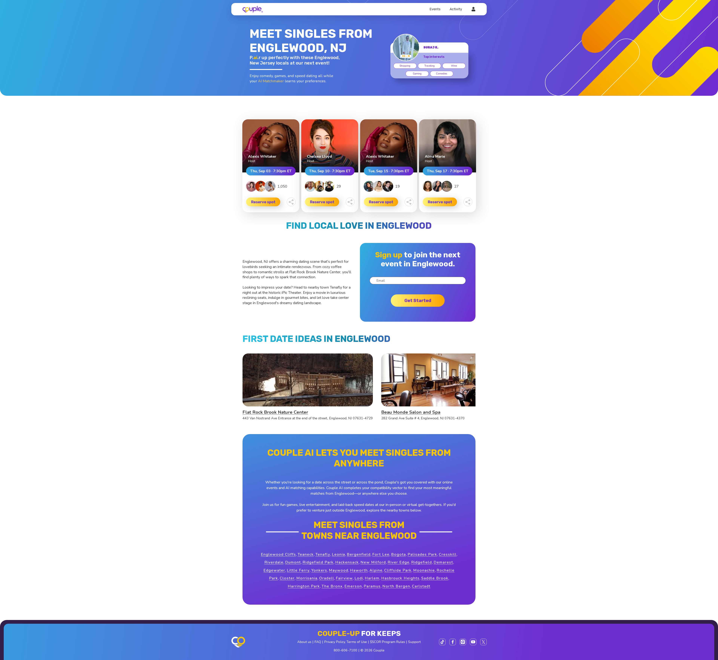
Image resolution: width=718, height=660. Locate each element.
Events (434, 9)
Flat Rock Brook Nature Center (275, 412)
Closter (287, 578)
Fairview (344, 578)
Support (414, 642)
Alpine (376, 570)
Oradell (326, 578)
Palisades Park (422, 554)
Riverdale (273, 562)
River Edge (398, 562)
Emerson (353, 586)
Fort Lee (380, 554)
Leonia (338, 554)
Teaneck (306, 554)
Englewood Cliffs (278, 554)
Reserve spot (263, 202)
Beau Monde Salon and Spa (410, 412)
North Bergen (396, 586)
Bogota (398, 554)
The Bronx (332, 586)
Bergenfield (359, 554)
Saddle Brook (434, 578)
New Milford (373, 562)
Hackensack (347, 562)
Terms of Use (356, 642)
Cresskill (448, 554)
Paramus (372, 586)
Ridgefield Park (318, 562)
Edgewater (274, 570)
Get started (417, 300)
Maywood (338, 570)
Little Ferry (298, 570)
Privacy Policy (334, 642)
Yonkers (319, 570)
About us (304, 642)
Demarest (443, 562)
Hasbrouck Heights (400, 578)
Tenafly (322, 554)
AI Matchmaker (271, 81)
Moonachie (424, 570)
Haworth (359, 570)
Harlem (372, 578)
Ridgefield (421, 562)
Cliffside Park (398, 570)
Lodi (359, 578)
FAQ (317, 642)
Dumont (293, 562)
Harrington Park (304, 586)
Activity (456, 9)
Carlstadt (421, 586)
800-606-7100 (345, 650)
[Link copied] (291, 201)
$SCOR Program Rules (387, 642)
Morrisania (306, 578)
